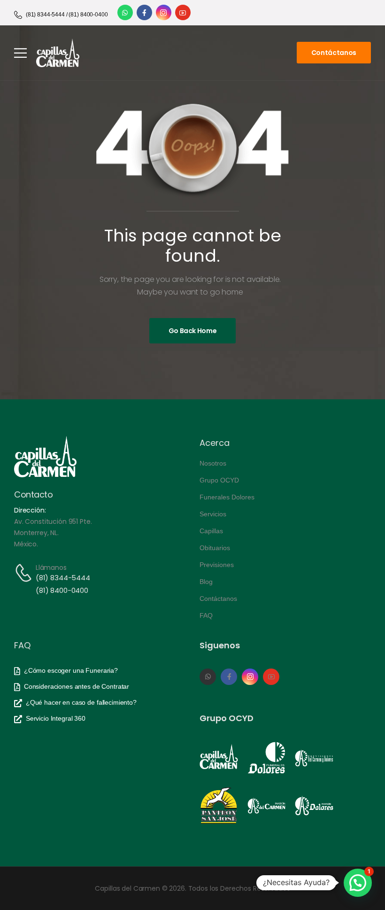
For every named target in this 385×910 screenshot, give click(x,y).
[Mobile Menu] (20, 53)
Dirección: (30, 510)
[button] (358, 883)
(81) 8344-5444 (63, 578)
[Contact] (25, 573)
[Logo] (57, 53)
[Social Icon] (125, 12)
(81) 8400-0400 (62, 590)
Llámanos (51, 567)
